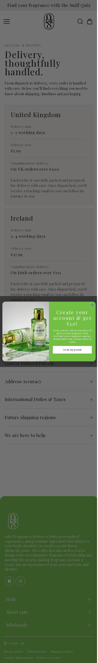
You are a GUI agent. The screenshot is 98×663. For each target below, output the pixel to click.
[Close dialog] (91, 305)
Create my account (71, 349)
